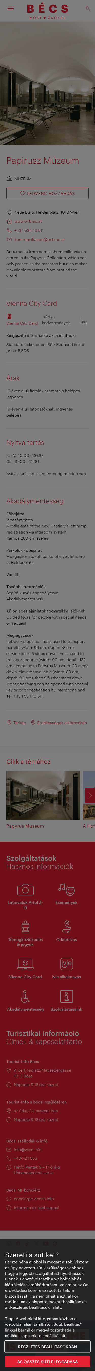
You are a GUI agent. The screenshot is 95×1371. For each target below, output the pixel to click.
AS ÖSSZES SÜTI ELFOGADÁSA (47, 1361)
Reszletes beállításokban (47, 1346)
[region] (47, 1305)
